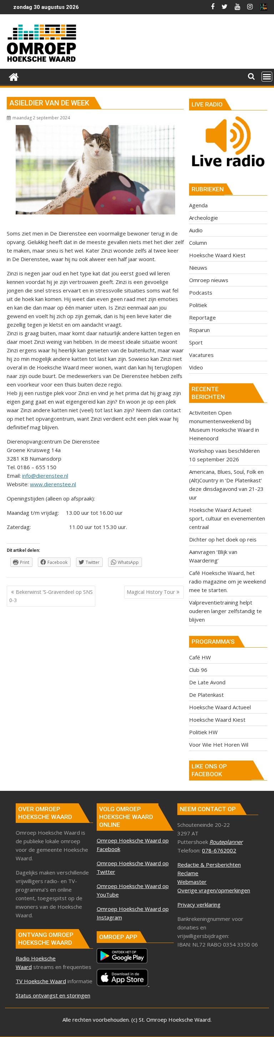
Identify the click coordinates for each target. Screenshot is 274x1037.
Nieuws (198, 267)
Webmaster (192, 881)
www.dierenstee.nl (53, 484)
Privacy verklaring (198, 904)
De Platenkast (206, 694)
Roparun (199, 329)
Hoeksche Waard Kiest (217, 255)
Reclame (187, 873)
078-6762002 (219, 850)
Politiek (198, 304)
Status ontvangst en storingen (53, 995)
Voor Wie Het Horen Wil (218, 744)
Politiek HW (203, 732)
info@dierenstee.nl (45, 475)
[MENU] (267, 77)
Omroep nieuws (208, 280)
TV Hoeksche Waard (41, 981)
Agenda (198, 205)
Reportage (202, 317)
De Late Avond (207, 682)
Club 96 (198, 669)
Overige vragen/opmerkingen (213, 890)
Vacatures (201, 354)
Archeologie (203, 217)
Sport (196, 342)
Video (196, 367)
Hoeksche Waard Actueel (220, 707)
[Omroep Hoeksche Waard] (13, 76)
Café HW (200, 657)
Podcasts (200, 292)
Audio (196, 230)
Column (198, 242)
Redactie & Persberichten (209, 864)
